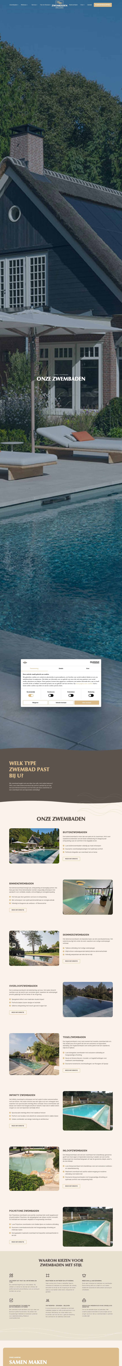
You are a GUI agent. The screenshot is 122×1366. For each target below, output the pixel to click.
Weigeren (35, 702)
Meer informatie (71, 858)
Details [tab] (61, 668)
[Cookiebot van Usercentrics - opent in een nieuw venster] (91, 662)
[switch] (50, 695)
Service (34, 5)
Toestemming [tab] (34, 668)
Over (81, 5)
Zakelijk (89, 5)
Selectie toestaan (61, 702)
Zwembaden (13, 5)
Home (56, 375)
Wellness (23, 5)
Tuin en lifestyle (45, 5)
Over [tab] (87, 668)
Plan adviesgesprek (102, 5)
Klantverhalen (73, 5)
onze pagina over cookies (84, 683)
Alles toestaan (86, 702)
